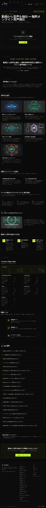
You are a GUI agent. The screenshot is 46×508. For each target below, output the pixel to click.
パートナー (35, 472)
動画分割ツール (22, 466)
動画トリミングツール (23, 476)
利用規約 (34, 474)
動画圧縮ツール (22, 474)
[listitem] (23, 351)
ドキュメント (21, 4)
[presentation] (23, 36)
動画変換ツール (22, 468)
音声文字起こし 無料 (23, 485)
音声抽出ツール (22, 482)
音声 (14, 2)
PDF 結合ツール (22, 493)
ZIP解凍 (21, 499)
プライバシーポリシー (37, 476)
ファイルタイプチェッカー (24, 501)
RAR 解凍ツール (22, 497)
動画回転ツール (22, 480)
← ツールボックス (4, 11)
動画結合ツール (22, 472)
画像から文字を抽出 (23, 491)
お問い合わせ (35, 468)
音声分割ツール (22, 483)
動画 (10, 2)
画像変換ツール (22, 489)
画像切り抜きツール (23, 487)
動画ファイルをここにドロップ (23, 455)
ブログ (25, 4)
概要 (34, 466)
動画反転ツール (22, 478)
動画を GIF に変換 (23, 470)
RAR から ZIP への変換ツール (25, 495)
